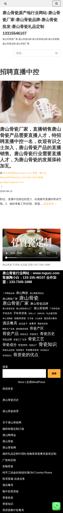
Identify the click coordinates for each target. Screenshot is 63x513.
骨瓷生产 (33, 345)
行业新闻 (38, 318)
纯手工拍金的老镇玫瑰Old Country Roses (27, 472)
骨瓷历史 (47, 334)
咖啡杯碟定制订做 (13, 428)
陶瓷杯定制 (43, 323)
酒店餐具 (10, 323)
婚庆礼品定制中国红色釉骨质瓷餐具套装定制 (29, 453)
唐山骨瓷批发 (9, 308)
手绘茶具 (7, 313)
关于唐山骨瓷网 (12, 422)
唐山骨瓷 (29, 298)
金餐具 (32, 323)
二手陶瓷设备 (9, 293)
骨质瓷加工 (45, 350)
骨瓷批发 (8, 497)
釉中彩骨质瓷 (11, 491)
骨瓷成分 (10, 345)
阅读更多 (8, 389)
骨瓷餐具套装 (32, 350)
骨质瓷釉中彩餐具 (13, 510)
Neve (21, 382)
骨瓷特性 (23, 345)
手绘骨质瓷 (20, 313)
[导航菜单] (56, 3)
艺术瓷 (30, 318)
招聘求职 (41, 313)
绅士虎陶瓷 (8, 318)
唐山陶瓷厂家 (10, 298)
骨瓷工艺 (36, 339)
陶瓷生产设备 (9, 329)
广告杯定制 (55, 308)
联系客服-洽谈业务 (14, 478)
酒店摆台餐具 (50, 318)
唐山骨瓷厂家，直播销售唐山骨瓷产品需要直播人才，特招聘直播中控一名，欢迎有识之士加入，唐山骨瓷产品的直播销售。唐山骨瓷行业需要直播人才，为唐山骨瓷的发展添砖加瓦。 (30, 147)
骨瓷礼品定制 (9, 350)
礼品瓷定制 (51, 313)
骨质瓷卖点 (7, 355)
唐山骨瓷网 (41, 308)
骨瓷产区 (37, 328)
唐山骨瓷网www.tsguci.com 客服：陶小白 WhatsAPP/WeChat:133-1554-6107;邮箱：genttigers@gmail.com (23, 177)
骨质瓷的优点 (25, 354)
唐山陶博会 (9, 435)
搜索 (5, 366)
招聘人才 (32, 313)
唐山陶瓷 (22, 293)
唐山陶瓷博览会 (37, 293)
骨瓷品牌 (7, 339)
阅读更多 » (49, 203)
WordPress (38, 382)
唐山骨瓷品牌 (39, 303)
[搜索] (5, 3)
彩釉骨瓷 (8, 466)
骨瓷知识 (48, 344)
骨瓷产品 (11, 333)
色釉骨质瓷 (20, 318)
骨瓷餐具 (20, 350)
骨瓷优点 (24, 334)
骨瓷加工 (34, 334)
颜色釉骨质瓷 (22, 329)
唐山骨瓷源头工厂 (24, 308)
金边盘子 (23, 323)
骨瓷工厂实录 (20, 339)
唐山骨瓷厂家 (16, 303)
